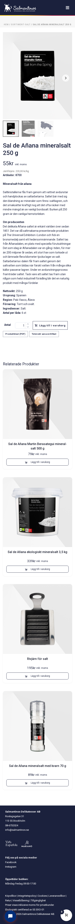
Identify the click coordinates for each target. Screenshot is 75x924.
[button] (37, 462)
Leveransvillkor (57, 895)
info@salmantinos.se (17, 829)
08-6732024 (11, 825)
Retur (8, 900)
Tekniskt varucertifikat (44, 334)
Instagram (10, 866)
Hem (6, 24)
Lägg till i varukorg (52, 325)
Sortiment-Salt (21, 24)
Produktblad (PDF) (15, 334)
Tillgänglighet (38, 900)
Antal (7, 324)
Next (65, 78)
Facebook (11, 862)
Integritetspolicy (27, 895)
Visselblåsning (21, 900)
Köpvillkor (10, 895)
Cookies (42, 895)
